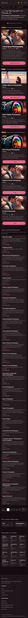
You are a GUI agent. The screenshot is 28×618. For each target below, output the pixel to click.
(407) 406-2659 (11, 48)
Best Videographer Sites (7, 607)
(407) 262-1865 (7, 214)
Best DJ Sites (4, 603)
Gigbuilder (4, 601)
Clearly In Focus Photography (11, 180)
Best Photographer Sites (7, 605)
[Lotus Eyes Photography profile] (14, 37)
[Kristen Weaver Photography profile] (14, 77)
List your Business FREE (7, 590)
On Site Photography (8, 211)
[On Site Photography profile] (14, 202)
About (2, 588)
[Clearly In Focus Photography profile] (14, 172)
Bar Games (4, 609)
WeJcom (4, 3)
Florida (8, 6)
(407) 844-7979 (7, 88)
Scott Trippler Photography (11, 114)
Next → (23, 509)
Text (17, 48)
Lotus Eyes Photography (12, 46)
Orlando (13, 6)
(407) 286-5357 (7, 153)
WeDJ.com (3, 6)
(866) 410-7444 (7, 184)
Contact (3, 592)
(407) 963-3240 (7, 118)
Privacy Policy (4, 594)
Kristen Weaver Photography (12, 85)
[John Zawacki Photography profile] (14, 141)
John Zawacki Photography (11, 149)
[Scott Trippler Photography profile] (14, 107)
